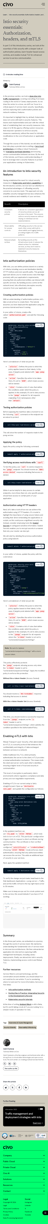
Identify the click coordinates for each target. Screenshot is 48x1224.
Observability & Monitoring (27, 1027)
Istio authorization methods (19, 989)
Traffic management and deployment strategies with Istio (23, 1115)
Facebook (28, 1212)
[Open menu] (43, 4)
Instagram (28, 1202)
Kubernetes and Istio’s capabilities (27, 183)
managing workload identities (18, 151)
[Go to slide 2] (41, 1109)
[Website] (14, 1063)
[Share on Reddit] (5, 1087)
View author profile (11, 1068)
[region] (24, 227)
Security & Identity (10, 1027)
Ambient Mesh (25, 1004)
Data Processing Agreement (13, 1218)
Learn (5, 15)
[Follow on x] (4, 1063)
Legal (5, 1205)
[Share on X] (12, 1087)
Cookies (6, 1215)
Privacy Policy (8, 1212)
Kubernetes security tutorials (20, 999)
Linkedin (28, 1205)
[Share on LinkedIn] (26, 1087)
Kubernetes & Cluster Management (20, 1023)
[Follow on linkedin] (9, 1063)
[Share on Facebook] (19, 1087)
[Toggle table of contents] (45, 1213)
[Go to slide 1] (38, 1109)
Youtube (28, 1215)
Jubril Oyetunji (14, 84)
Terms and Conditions (11, 1209)
